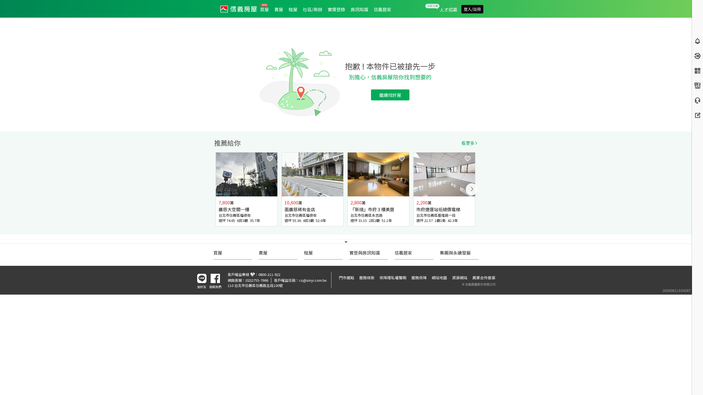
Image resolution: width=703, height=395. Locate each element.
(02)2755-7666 (257, 280)
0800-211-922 (269, 274)
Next (472, 189)
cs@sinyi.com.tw (313, 280)
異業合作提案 (483, 277)
